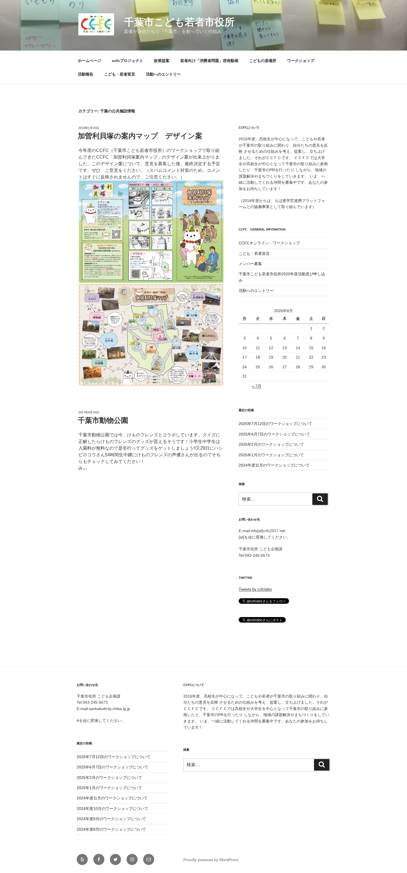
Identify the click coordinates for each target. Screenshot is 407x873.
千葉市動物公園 (103, 420)
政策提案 (161, 60)
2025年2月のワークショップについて (271, 444)
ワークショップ (300, 60)
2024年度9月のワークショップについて (111, 819)
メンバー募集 (250, 263)
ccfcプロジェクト (127, 60)
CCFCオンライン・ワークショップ (269, 243)
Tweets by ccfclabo (255, 589)
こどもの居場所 (262, 60)
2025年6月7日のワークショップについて (274, 434)
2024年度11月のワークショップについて (274, 465)
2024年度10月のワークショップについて (112, 808)
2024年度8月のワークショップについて (111, 829)
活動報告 (85, 74)
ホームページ (89, 60)
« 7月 (256, 386)
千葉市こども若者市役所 (179, 22)
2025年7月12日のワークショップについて (275, 423)
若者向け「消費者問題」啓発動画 (209, 60)
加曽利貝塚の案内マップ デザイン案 (140, 136)
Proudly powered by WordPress (211, 860)
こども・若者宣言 (119, 74)
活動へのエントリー (163, 74)
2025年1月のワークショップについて (271, 455)
